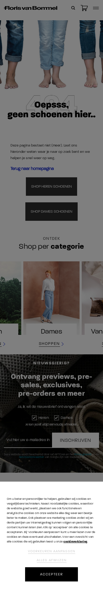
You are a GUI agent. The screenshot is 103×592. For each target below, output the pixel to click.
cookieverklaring (75, 541)
